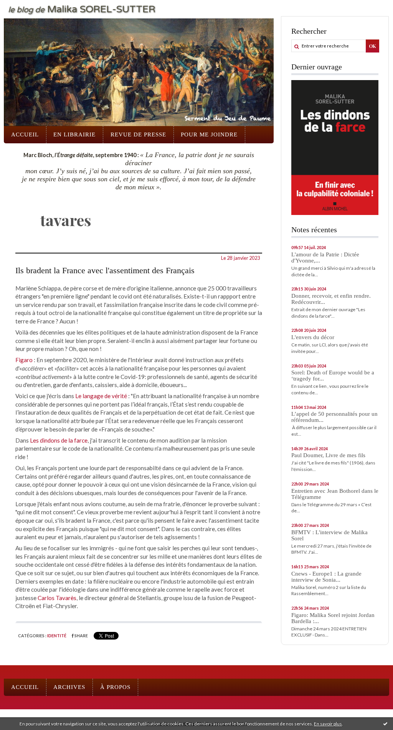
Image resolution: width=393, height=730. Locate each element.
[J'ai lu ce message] (385, 723)
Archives (69, 687)
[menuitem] (25, 134)
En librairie (74, 134)
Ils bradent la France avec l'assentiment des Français (105, 270)
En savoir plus (328, 724)
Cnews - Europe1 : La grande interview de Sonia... (326, 577)
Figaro (24, 359)
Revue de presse (138, 134)
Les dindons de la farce (59, 440)
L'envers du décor (312, 337)
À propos (115, 687)
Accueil (25, 134)
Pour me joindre (209, 134)
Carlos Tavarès (57, 597)
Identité (56, 635)
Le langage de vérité (101, 395)
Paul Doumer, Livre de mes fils (328, 455)
